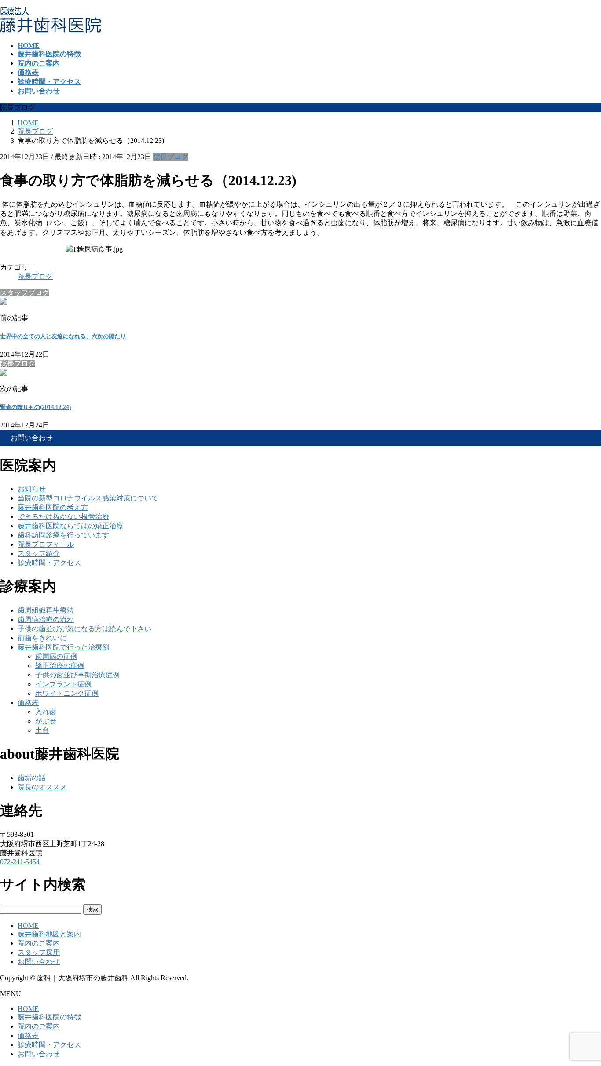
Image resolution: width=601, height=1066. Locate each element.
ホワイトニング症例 (67, 693)
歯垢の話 (32, 777)
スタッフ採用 (39, 952)
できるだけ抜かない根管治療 (63, 516)
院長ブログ (170, 157)
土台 (42, 730)
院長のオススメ (42, 787)
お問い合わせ (39, 961)
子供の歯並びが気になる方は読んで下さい (84, 628)
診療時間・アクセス (49, 562)
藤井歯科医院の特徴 (49, 1017)
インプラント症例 (63, 684)
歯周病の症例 (56, 656)
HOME (28, 925)
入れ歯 (45, 712)
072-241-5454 (20, 861)
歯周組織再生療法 (46, 610)
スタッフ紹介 (39, 553)
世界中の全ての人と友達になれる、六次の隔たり (63, 336)
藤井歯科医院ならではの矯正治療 (70, 525)
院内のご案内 (39, 943)
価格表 (28, 702)
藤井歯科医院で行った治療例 (63, 647)
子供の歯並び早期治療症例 (77, 675)
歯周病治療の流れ (46, 619)
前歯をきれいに (42, 638)
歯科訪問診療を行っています (63, 535)
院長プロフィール (46, 544)
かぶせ (45, 721)
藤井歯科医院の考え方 (53, 507)
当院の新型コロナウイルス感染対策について (88, 498)
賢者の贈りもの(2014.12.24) (35, 407)
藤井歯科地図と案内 (49, 934)
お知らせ (32, 489)
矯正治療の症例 (59, 665)
